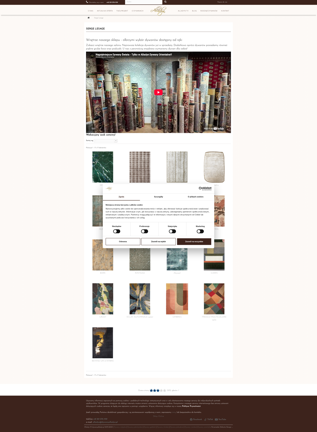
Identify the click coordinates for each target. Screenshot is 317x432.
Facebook (197, 419)
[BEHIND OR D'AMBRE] (102, 342)
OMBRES (177, 317)
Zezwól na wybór (158, 242)
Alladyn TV (183, 11)
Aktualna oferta (105, 11)
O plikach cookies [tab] (195, 197)
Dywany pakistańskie (134, 427)
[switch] (142, 230)
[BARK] (102, 255)
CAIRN (214, 273)
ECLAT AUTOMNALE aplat (140, 317)
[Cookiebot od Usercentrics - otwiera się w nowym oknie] (200, 188)
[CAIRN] (214, 255)
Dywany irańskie (190, 427)
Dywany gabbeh (150, 427)
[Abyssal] (177, 255)
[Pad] (177, 167)
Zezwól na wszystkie (194, 242)
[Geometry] (214, 167)
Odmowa (123, 242)
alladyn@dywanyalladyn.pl (105, 422)
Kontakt (225, 11)
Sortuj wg (89, 140)
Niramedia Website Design (221, 427)
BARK (103, 273)
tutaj (174, 412)
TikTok (210, 419)
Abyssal (177, 273)
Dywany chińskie (163, 427)
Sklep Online (158, 416)
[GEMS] (102, 167)
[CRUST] (102, 298)
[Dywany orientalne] (88, 18)
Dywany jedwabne (176, 427)
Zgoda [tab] (121, 197)
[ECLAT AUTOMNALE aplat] (140, 298)
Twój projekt (122, 11)
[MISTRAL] (214, 211)
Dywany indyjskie (120, 427)
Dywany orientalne (204, 427)
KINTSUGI (140, 273)
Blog (194, 11)
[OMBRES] (177, 298)
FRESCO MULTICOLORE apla (214, 318)
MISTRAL (214, 229)
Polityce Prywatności (191, 406)
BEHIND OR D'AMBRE (103, 361)
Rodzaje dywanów (208, 11)
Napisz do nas (222, 2)
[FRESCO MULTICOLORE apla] (214, 298)
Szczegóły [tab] (158, 197)
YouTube (222, 419)
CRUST (102, 317)
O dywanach (137, 11)
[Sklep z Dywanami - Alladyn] (158, 10)
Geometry (214, 185)
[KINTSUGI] (140, 255)
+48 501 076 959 (100, 419)
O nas (90, 11)
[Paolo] (140, 167)
